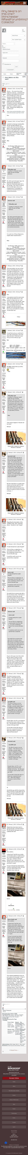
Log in (14, 1126)
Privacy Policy (14, 1130)
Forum (11, 74)
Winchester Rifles (19, 74)
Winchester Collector (17, 1153)
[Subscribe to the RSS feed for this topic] (25, 76)
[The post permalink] (20, 88)
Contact (14, 1122)
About (14, 1086)
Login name (5, 52)
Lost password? (10, 69)
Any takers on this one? (26, 74)
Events (14, 1095)
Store (14, 1104)
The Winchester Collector (14, 1090)
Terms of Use (14, 1132)
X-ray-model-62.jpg (11, 909)
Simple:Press (14, 1050)
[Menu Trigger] (24, 3)
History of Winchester (14, 1099)
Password (5, 58)
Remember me (8, 64)
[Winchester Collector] (14, 3)
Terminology (14, 1113)
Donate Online (14, 1078)
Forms (14, 1117)
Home (5, 74)
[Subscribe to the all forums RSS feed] (3, 1009)
